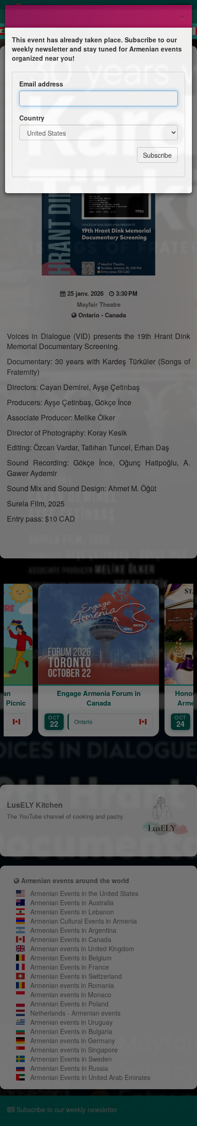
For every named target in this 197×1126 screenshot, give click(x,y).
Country (31, 117)
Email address (41, 83)
